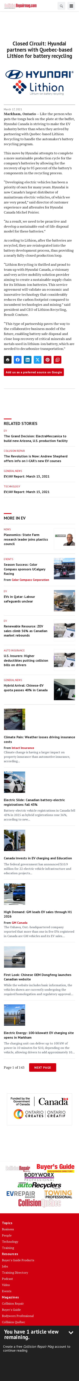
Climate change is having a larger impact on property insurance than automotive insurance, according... (37, 756)
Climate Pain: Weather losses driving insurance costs (39, 739)
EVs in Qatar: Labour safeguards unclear (19, 598)
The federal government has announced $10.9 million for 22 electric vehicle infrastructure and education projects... (37, 868)
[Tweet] (37, 360)
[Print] (8, 360)
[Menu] (71, 6)
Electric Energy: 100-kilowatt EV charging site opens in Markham (39, 1035)
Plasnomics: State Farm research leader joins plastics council (26, 539)
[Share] (17, 360)
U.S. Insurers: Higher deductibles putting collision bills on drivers (26, 660)
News (7, 529)
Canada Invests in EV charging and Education (38, 858)
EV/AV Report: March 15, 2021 (26, 476)
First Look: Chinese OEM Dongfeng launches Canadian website (37, 977)
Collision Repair (14, 451)
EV (5, 430)
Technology (12, 486)
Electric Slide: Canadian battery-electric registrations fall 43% (34, 802)
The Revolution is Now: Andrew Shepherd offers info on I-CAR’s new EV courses (35, 458)
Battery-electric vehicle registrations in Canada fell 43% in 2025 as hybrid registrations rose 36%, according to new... (39, 814)
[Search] (61, 6)
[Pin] (47, 360)
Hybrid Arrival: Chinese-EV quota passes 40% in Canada (26, 687)
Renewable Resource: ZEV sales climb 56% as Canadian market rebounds (25, 631)
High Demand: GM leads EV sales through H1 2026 (38, 914)
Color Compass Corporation (30, 580)
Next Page (42, 1067)
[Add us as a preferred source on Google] (57, 360)
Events (8, 559)
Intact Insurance (23, 748)
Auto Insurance (14, 650)
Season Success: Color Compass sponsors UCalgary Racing (24, 569)
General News (13, 471)
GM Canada (19, 923)
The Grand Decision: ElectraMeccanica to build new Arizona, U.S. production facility (36, 438)
